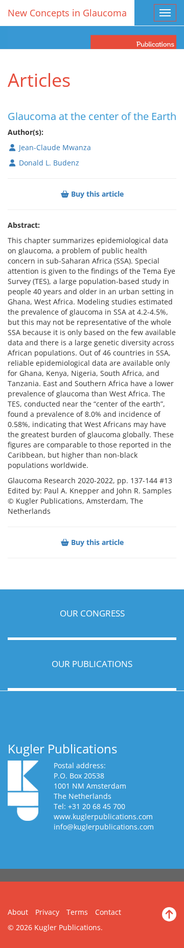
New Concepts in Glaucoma (67, 13)
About (18, 912)
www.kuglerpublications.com (103, 816)
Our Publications (92, 664)
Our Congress (92, 613)
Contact (108, 912)
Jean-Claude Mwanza (54, 147)
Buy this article (96, 194)
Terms (77, 912)
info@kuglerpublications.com (104, 827)
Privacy (47, 912)
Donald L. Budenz (48, 163)
